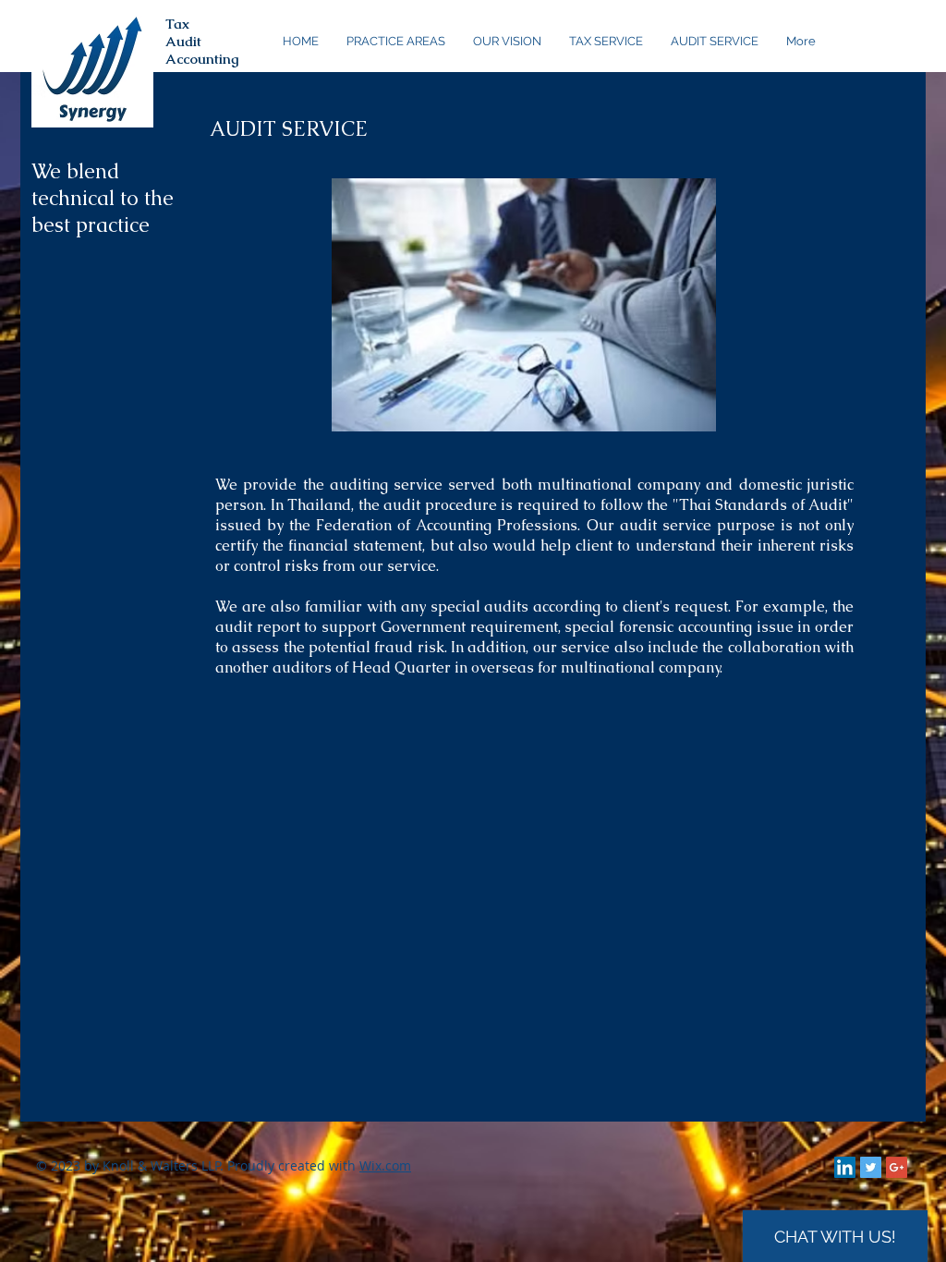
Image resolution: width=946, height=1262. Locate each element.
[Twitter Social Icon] (870, 1167)
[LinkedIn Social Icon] (844, 1167)
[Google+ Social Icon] (896, 1167)
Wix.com (385, 1165)
